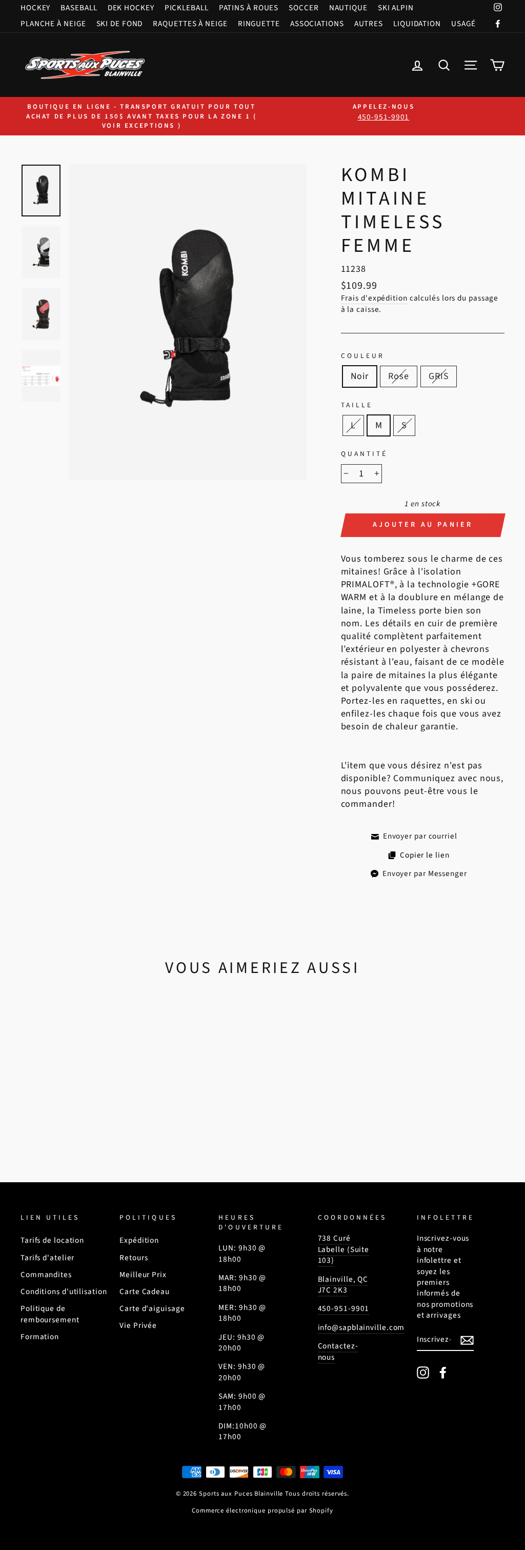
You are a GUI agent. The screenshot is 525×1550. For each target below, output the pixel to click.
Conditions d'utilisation (64, 1291)
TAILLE (357, 405)
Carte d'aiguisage (152, 1308)
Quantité (364, 454)
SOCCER (303, 7)
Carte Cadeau (144, 1291)
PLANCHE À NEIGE (53, 23)
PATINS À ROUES (249, 7)
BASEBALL (78, 7)
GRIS (439, 376)
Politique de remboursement (50, 1314)
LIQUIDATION (417, 23)
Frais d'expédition (374, 298)
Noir (360, 376)
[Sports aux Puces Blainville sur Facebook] (443, 1372)
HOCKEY (35, 7)
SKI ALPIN (396, 7)
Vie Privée (138, 1325)
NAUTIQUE (348, 7)
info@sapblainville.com (361, 1327)
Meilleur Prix (143, 1274)
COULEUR (363, 356)
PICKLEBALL (187, 7)
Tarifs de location (52, 1240)
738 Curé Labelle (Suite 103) (344, 1249)
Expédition (139, 1240)
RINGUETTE (259, 23)
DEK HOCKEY (131, 7)
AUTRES (368, 23)
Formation (40, 1336)
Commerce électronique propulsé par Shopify (262, 1510)
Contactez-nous (338, 1351)
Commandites (46, 1274)
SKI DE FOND (119, 23)
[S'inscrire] (467, 1339)
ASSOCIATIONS (317, 23)
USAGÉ (463, 23)
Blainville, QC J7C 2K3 (343, 1285)
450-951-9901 (344, 1308)
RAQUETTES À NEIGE (190, 23)
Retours (133, 1257)
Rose (398, 376)
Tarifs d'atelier (47, 1257)
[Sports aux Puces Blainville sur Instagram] (423, 1372)
